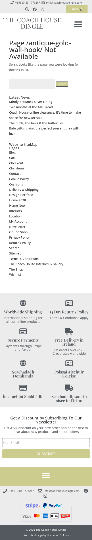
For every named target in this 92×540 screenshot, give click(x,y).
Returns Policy (20, 243)
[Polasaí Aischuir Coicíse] (69, 363)
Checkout (16, 163)
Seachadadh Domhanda (23, 374)
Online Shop (18, 232)
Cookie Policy (19, 179)
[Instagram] (42, 9)
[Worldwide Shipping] (23, 303)
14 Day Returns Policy (69, 312)
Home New (17, 205)
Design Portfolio (21, 195)
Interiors (15, 211)
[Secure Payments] (23, 331)
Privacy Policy (19, 237)
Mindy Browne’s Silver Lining (30, 102)
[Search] (27, 9)
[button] (78, 24)
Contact (15, 173)
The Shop (16, 269)
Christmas (16, 168)
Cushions (16, 184)
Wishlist (15, 274)
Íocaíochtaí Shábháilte (23, 396)
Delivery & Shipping (24, 190)
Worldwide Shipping (23, 312)
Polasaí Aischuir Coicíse (69, 374)
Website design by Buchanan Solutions (47, 535)
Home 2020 (17, 200)
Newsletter (17, 227)
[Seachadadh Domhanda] (23, 363)
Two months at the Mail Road (31, 107)
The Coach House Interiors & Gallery (36, 264)
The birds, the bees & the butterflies (36, 123)
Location (15, 216)
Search (14, 248)
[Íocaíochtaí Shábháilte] (23, 388)
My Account (18, 221)
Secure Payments (23, 340)
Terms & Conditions (24, 258)
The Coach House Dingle (32, 23)
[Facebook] (34, 9)
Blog (12, 152)
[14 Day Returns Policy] (69, 303)
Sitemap (15, 253)
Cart (12, 158)
